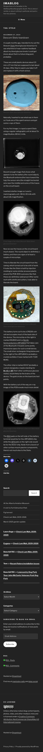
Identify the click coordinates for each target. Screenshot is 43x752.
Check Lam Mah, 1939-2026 (14, 517)
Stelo (12, 46)
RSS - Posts (10, 660)
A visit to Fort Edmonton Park (15, 508)
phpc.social (33, 681)
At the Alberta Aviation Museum (16, 503)
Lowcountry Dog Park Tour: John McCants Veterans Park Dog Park (20, 575)
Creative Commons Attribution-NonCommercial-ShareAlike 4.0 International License (21, 719)
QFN (13, 442)
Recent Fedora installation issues (24, 564)
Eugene (6, 543)
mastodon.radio (18, 681)
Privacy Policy (8, 746)
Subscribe (10, 644)
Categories (8, 606)
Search (6, 488)
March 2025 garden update (14, 522)
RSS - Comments (12, 666)
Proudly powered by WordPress (27, 746)
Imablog (11, 3)
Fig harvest (7, 512)
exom (8, 371)
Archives (7, 592)
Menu (23, 19)
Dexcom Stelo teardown (16, 37)
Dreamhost (16, 676)
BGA (9, 436)
